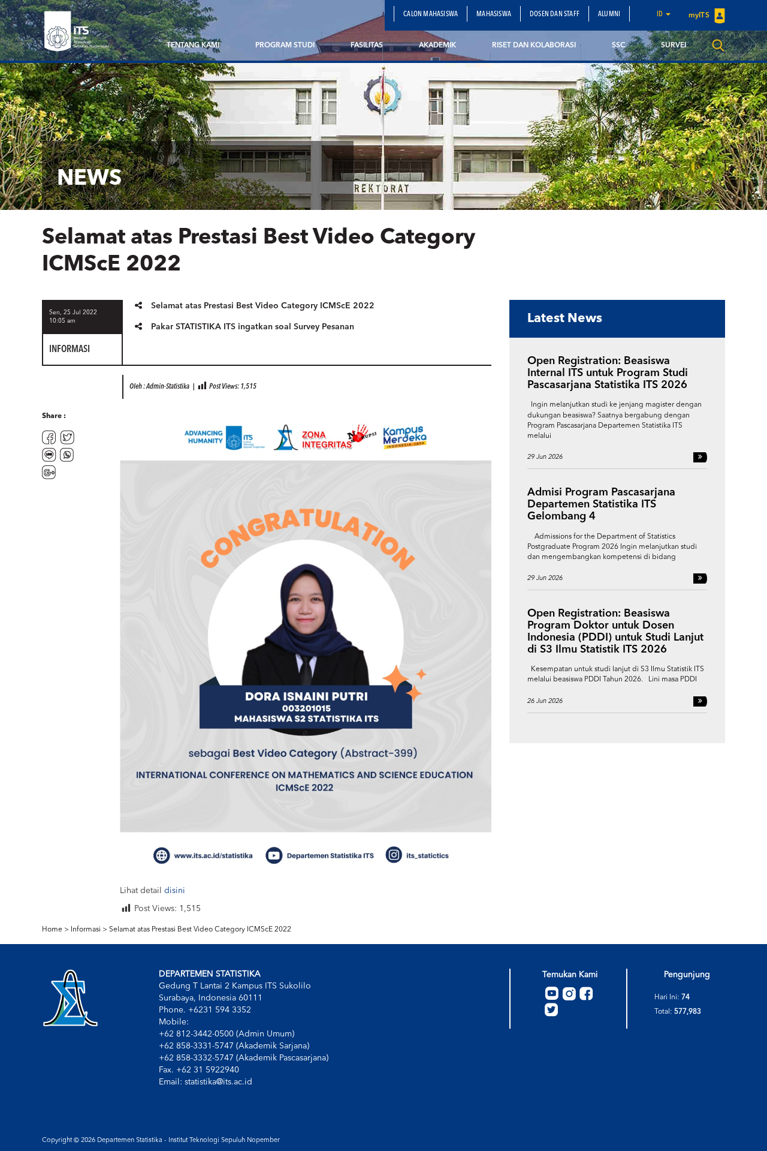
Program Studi (285, 45)
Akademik (437, 45)
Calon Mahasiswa (430, 14)
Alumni (609, 14)
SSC (618, 45)
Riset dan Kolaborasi (534, 45)
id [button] (661, 14)
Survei (673, 45)
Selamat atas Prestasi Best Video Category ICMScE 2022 (263, 306)
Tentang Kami (193, 45)
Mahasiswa (493, 14)
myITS (700, 15)
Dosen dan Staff (554, 14)
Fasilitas (367, 45)
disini (174, 890)
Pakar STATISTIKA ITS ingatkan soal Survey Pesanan (252, 327)
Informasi (86, 929)
